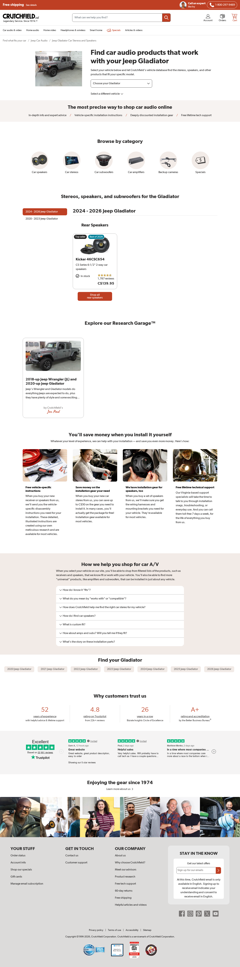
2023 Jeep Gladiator (119, 669)
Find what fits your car (14, 40)
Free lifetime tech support (196, 115)
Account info (18, 862)
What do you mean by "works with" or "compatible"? (94, 598)
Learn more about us (118, 789)
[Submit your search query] (166, 17)
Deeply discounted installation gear (151, 115)
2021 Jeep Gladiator (52, 669)
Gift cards (16, 876)
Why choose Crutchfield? (130, 862)
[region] (120, 379)
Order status (18, 855)
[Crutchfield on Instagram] (190, 913)
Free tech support (125, 883)
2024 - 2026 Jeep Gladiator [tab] (41, 211)
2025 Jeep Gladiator (186, 669)
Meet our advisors (125, 869)
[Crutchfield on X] (207, 913)
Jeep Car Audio (39, 40)
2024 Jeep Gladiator (152, 669)
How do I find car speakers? (79, 616)
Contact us (71, 855)
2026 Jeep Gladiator (219, 669)
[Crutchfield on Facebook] (181, 913)
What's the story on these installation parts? (89, 641)
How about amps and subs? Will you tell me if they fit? (95, 633)
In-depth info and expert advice (47, 115)
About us (120, 855)
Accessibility (132, 930)
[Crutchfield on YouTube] (215, 913)
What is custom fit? (74, 624)
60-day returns (123, 890)
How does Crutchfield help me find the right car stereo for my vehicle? (104, 607)
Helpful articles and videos (131, 905)
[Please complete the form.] (218, 870)
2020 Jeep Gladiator (19, 669)
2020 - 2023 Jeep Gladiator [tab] (41, 218)
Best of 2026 (96, 237)
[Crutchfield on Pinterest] (198, 913)
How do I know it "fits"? (77, 590)
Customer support (76, 862)
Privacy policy (96, 930)
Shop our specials (21, 869)
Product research (125, 876)
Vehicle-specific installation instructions (98, 115)
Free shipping (20, 5)
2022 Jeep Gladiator (86, 669)
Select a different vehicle (105, 94)
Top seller (80, 237)
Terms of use (114, 930)
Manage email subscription (27, 883)
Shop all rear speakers (95, 296)
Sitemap (147, 930)
